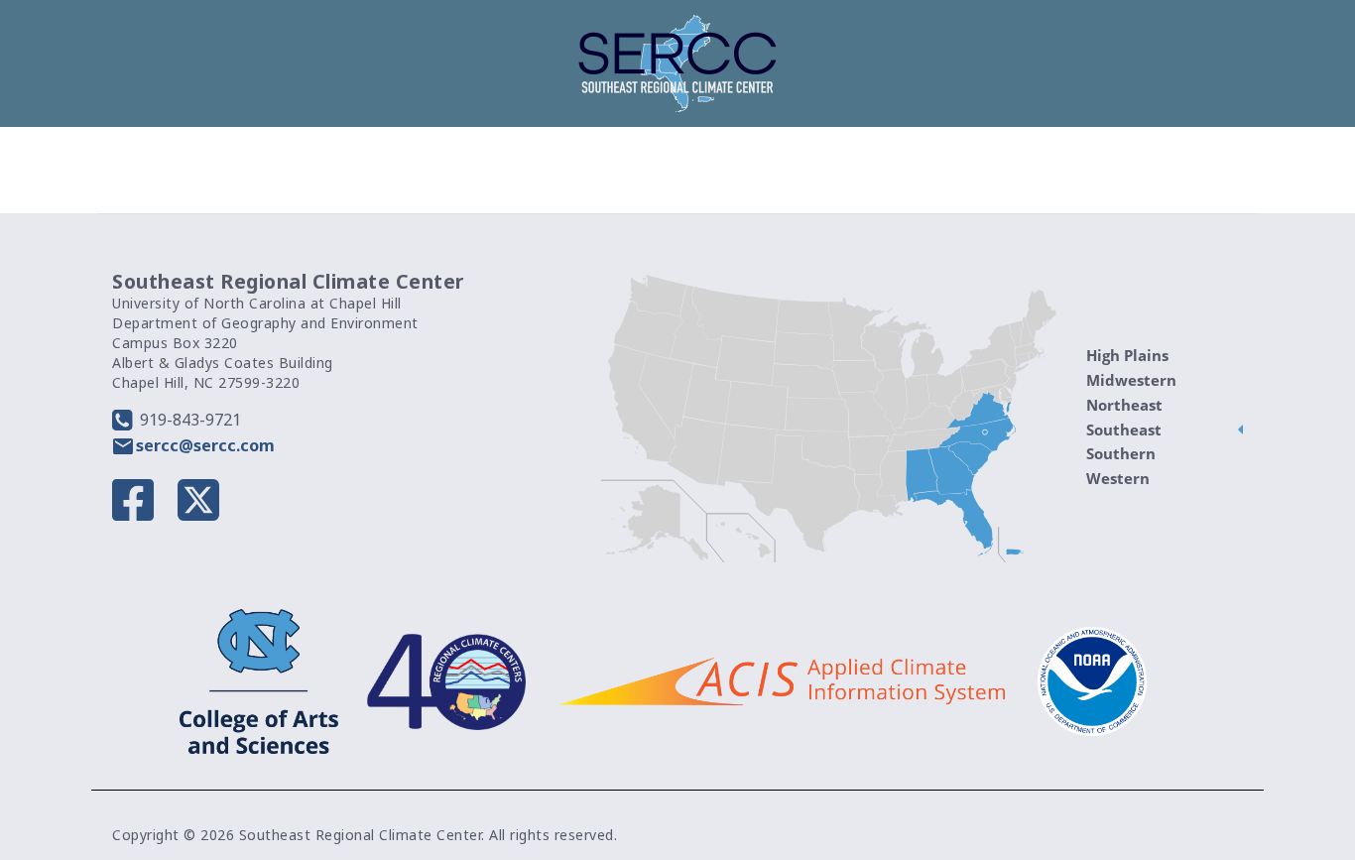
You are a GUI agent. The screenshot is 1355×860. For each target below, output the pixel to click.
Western (1118, 478)
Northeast (1124, 405)
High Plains (1127, 355)
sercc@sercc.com (205, 445)
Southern (1121, 453)
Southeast (1124, 429)
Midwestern (1131, 380)
